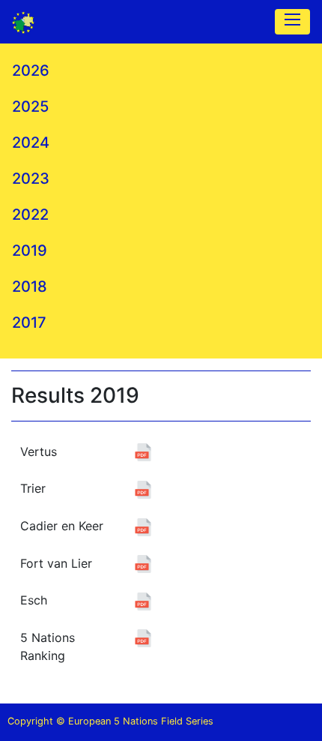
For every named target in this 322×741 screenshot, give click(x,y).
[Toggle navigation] (292, 21)
